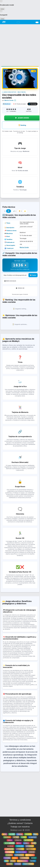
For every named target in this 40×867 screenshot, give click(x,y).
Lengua (10, 840)
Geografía (7, 837)
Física (35, 834)
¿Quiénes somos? (16, 823)
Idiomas (23, 837)
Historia (15, 837)
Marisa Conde (8, 100)
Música (19, 843)
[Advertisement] (20, 44)
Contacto (28, 823)
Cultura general (21, 852)
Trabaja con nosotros (20, 826)
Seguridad (10, 846)
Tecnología (19, 846)
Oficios (13, 861)
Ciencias (19, 834)
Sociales (17, 864)
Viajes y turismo (28, 864)
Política (32, 861)
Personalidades (22, 861)
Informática (32, 837)
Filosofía (7, 858)
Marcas (33, 858)
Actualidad (29, 846)
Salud (33, 843)
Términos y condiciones (20, 820)
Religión (9, 864)
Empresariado (19, 855)
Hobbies (15, 858)
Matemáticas (28, 840)
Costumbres (9, 852)
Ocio (6, 861)
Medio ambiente (9, 843)
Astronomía (19, 849)
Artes (4, 834)
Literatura (18, 840)
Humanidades (24, 858)
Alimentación (9, 849)
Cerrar (2, 9)
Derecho (31, 852)
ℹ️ (8, 211)
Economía (9, 855)
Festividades (30, 855)
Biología (11, 834)
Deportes (28, 834)
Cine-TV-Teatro (30, 849)
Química (26, 843)
